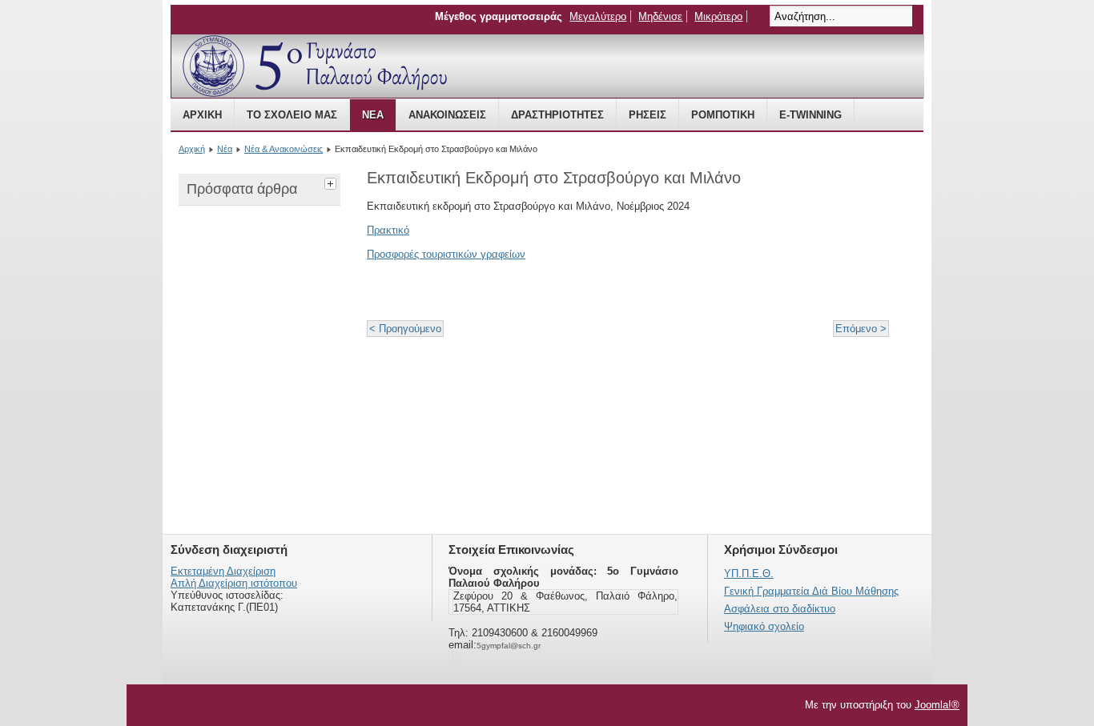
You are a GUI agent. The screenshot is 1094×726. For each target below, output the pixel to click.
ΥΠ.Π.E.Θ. (749, 574)
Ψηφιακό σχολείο (764, 626)
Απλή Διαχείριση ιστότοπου (234, 583)
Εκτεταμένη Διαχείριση (223, 571)
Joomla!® (937, 705)
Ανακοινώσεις (447, 115)
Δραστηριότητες (557, 115)
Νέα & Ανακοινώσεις (283, 149)
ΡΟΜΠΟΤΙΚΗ (722, 115)
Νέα (373, 115)
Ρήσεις (647, 115)
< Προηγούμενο (405, 329)
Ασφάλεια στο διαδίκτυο (779, 609)
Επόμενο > (861, 329)
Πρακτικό (388, 230)
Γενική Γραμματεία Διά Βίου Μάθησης (811, 591)
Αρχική (202, 115)
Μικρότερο (718, 16)
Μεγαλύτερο (597, 16)
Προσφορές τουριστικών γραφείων (446, 254)
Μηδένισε (660, 16)
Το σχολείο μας (292, 115)
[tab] (332, 182)
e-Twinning (810, 115)
